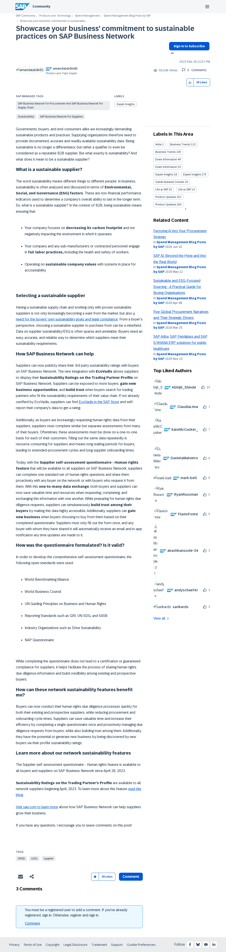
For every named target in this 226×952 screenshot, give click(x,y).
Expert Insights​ (192, 174)
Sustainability (26, 116)
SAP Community (25, 15)
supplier (48, 858)
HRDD (21, 858)
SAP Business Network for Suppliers (61, 116)
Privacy (14, 944)
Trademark (99, 944)
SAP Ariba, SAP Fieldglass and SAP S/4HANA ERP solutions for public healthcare (180, 343)
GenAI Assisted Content (169, 182)
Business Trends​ (165, 152)
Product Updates (165, 197)
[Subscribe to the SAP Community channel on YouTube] (206, 944)
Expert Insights (126, 104)
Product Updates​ (165, 204)
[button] (190, 82)
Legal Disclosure (75, 944)
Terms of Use (32, 944)
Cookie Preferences (141, 944)
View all (159, 618)
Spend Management (87, 15)
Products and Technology (55, 15)
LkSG (34, 858)
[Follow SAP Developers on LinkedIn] (214, 944)
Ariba (158, 144)
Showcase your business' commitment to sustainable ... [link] (53, 21)
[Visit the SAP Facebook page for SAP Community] (190, 944)
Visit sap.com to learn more (37, 807)
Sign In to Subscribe (189, 46)
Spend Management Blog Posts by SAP (127, 15)
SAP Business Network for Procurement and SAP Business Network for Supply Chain (60, 105)
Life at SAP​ (184, 189)
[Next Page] (185, 209)
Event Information (166, 159)
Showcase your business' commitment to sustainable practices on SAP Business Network (105, 32)
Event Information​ (166, 167)
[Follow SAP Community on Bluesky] (198, 944)
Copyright (53, 944)
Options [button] (171, 53)
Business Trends (180, 144)
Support (117, 944)
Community (41, 6)
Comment (32, 923)
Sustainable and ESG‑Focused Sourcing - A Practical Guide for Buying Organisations (177, 287)
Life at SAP (161, 189)
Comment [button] (130, 876)
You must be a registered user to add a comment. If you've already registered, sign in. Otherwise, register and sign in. (76, 912)
